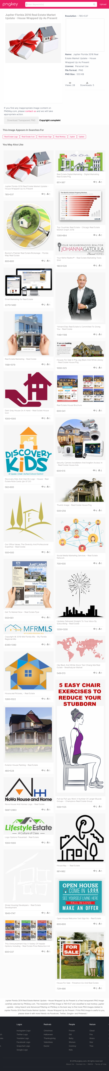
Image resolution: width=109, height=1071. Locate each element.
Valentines (48, 1042)
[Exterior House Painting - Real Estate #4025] (29, 734)
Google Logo (22, 1050)
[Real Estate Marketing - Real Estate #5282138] (29, 334)
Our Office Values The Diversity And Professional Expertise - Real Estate (26, 545)
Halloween (48, 1034)
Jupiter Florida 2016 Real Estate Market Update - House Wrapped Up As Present (27, 187)
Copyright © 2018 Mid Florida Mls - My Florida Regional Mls (26, 638)
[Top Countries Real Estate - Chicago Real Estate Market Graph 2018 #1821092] (80, 207)
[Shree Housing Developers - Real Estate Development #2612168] (29, 876)
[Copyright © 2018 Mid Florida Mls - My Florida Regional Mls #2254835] (29, 629)
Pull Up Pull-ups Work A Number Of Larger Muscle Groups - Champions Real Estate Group (79, 800)
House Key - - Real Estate (68, 865)
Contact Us (80, 1064)
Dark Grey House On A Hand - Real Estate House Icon (27, 411)
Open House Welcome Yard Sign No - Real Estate (79, 918)
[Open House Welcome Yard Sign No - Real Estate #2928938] (80, 897)
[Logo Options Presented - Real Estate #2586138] (29, 825)
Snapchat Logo (23, 1046)
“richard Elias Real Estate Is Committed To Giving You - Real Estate (78, 328)
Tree (91, 1046)
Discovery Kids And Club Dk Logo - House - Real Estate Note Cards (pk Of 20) (27, 480)
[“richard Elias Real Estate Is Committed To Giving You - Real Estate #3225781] (80, 298)
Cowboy (72, 1046)
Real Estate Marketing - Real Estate (20, 359)
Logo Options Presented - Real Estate (22, 837)
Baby (71, 1038)
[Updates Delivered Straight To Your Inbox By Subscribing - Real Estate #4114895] (80, 594)
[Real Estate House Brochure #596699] (80, 388)
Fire (91, 1034)
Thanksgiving (50, 1038)
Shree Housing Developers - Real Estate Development (23, 906)
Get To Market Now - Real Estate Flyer (22, 612)
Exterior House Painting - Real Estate (21, 765)
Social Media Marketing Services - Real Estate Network (77, 556)
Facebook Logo (23, 1042)
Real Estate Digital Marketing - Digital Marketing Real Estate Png (78, 175)
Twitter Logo (22, 1034)
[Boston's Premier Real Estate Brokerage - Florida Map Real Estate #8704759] (29, 226)
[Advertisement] (32, 82)
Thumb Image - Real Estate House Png (74, 505)
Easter (46, 1046)
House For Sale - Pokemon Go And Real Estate (77, 983)
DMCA (90, 1064)
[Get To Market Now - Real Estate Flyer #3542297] (29, 584)
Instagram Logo (23, 1030)
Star (91, 1042)
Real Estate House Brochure (69, 405)
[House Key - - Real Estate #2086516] (80, 838)
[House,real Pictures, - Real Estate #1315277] (29, 671)
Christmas (48, 1030)
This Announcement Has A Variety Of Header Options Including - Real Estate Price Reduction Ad (27, 945)
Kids (71, 1050)
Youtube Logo (23, 1038)
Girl (70, 1034)
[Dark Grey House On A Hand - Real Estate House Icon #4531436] (29, 389)
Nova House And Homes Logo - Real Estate (24, 804)
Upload (103, 4)
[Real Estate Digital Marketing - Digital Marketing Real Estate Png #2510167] (80, 161)
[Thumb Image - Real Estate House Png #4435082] (80, 490)
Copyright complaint (49, 120)
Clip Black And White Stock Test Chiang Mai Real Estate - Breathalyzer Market (78, 666)
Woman (72, 1042)
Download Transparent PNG (21, 120)
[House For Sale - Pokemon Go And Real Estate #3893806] (80, 955)
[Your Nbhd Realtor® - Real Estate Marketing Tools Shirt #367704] (80, 248)
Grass (92, 1038)
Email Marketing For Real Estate (19, 299)
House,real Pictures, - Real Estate (20, 693)
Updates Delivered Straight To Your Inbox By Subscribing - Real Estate (77, 622)
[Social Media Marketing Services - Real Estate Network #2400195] (80, 535)
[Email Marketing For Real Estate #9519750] (29, 282)
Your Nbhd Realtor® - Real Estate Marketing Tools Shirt (79, 259)
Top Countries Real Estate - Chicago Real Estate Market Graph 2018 (78, 228)
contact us (30, 111)
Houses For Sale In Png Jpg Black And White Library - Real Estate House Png (80, 361)
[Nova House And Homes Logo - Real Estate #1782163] (29, 789)
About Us (70, 1064)
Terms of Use (100, 1064)
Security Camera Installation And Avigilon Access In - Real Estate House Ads (79, 464)
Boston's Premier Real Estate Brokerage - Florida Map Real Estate (26, 254)
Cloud (92, 1030)
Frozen (72, 1030)
